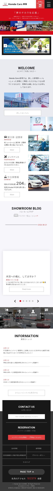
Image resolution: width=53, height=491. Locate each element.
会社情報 (14, 448)
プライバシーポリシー (38, 455)
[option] (26, 21)
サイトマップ (26, 462)
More (12, 150)
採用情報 (38, 448)
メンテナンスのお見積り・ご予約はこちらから (26, 437)
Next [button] (47, 45)
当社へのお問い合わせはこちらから (26, 416)
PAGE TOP (25, 472)
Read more (26, 289)
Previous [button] (5, 45)
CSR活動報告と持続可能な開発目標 (14, 455)
